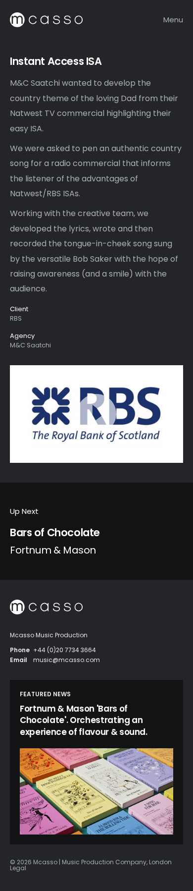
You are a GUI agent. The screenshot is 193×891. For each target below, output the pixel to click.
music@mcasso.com (66, 660)
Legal (18, 868)
